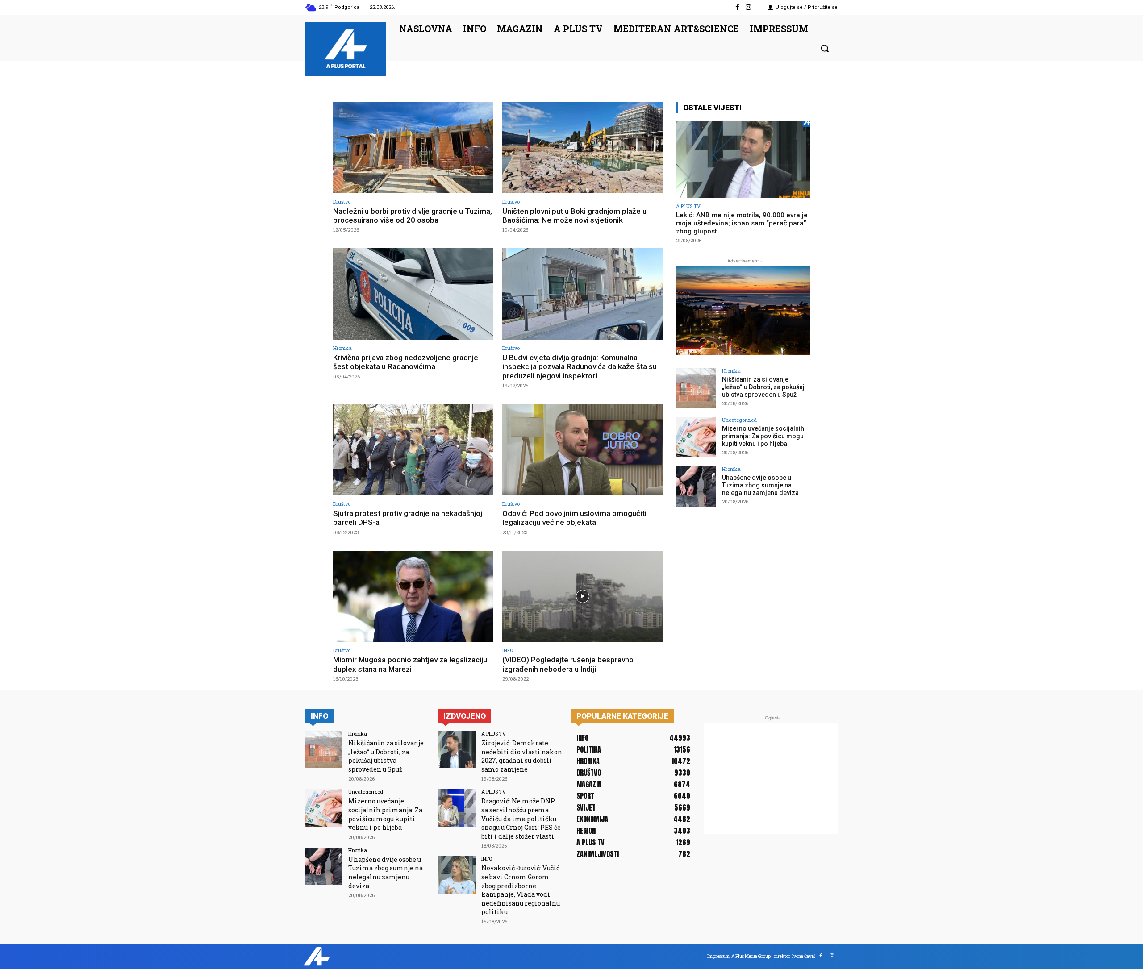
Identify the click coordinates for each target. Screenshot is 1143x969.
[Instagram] (748, 7)
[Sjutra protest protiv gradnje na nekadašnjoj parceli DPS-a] (413, 449)
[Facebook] (737, 7)
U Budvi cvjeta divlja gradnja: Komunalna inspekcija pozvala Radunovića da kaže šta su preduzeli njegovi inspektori (579, 366)
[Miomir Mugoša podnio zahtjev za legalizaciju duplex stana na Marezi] (413, 596)
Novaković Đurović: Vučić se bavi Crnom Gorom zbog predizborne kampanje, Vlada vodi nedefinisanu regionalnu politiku (520, 890)
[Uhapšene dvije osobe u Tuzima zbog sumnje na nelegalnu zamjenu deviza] (696, 486)
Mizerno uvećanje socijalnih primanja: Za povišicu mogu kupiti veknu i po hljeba (763, 436)
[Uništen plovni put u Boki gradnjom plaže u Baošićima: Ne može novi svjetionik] (582, 147)
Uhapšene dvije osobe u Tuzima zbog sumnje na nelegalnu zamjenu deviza (760, 485)
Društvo (341, 201)
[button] (825, 48)
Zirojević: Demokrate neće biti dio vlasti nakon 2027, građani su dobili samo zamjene (521, 756)
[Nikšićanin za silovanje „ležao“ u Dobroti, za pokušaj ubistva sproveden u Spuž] (696, 388)
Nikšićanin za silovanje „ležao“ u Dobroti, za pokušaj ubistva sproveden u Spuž (763, 387)
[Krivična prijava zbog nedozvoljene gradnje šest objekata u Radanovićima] (413, 294)
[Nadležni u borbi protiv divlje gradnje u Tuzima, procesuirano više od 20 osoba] (413, 147)
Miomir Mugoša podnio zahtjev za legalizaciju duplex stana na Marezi (410, 664)
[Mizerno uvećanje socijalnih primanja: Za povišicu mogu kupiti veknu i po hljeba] (696, 437)
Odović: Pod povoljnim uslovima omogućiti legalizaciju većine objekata (574, 518)
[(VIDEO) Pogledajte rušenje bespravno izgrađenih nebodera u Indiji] (582, 596)
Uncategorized (739, 419)
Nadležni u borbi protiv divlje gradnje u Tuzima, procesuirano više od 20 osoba (412, 216)
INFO (507, 650)
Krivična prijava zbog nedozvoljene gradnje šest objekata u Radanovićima (405, 362)
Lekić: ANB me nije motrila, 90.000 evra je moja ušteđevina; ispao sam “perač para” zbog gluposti (742, 223)
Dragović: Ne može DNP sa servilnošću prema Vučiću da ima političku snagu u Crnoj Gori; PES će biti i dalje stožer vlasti (521, 818)
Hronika (342, 347)
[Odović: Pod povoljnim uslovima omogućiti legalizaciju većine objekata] (582, 449)
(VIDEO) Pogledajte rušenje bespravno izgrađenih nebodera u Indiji (568, 664)
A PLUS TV (688, 206)
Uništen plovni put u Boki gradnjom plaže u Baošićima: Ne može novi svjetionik (574, 216)
